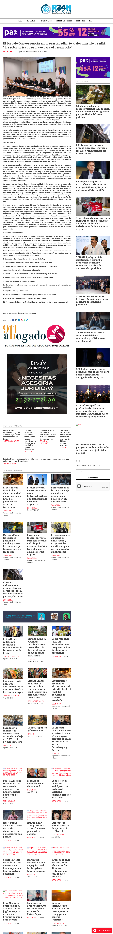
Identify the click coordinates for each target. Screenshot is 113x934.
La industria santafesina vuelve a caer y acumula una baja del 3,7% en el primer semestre (65, 437)
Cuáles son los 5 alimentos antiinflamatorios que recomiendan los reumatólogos (48, 434)
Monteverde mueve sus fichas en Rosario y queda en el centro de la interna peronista (92, 300)
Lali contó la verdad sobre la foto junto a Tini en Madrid (60, 827)
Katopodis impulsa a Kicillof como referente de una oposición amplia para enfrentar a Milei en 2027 (91, 185)
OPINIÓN (31, 734)
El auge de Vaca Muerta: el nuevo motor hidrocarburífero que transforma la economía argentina (37, 496)
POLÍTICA (28, 452)
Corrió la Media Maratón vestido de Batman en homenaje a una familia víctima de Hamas (12, 867)
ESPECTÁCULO (9, 801)
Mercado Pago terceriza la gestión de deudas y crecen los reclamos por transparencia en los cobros (12, 543)
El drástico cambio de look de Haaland (35, 784)
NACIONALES (46, 21)
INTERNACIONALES (64, 21)
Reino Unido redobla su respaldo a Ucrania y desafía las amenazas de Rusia (11, 434)
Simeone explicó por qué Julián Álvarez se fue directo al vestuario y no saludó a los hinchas (61, 868)
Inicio (21, 21)
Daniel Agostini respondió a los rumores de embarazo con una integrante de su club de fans (12, 789)
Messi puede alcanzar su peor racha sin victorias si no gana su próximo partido (12, 829)
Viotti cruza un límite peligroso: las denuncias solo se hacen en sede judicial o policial (92, 448)
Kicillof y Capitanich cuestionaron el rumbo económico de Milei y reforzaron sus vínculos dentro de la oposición (89, 263)
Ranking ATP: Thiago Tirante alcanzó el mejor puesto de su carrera (36, 828)
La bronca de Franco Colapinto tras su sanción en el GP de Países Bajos (36, 909)
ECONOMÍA (80, 21)
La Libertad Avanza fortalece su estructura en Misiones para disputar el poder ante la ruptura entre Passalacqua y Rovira (61, 738)
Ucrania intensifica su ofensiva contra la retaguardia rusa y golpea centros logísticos (60, 911)
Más (90, 21)
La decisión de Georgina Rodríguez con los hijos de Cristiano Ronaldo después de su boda (61, 789)
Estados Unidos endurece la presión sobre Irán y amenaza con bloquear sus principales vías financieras (37, 689)
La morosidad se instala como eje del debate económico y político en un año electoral (60, 494)
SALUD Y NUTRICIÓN (44, 442)
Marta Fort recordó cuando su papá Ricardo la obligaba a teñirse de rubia (36, 865)
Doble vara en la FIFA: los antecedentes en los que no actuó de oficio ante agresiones (61, 646)
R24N (79, 461)
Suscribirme (93, 478)
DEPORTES (56, 656)
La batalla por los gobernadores (37, 729)
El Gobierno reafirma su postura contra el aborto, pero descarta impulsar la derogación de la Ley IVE (92, 373)
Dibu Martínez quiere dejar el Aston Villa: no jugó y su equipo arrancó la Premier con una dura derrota (12, 911)
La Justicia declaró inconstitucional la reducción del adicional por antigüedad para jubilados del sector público (93, 112)
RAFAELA (31, 21)
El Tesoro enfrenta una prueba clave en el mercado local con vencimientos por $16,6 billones (13, 589)
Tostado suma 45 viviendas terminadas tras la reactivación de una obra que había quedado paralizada (30, 440)
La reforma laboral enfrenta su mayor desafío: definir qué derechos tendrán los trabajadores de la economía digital (37, 545)
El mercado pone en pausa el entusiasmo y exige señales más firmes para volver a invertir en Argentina (60, 543)
